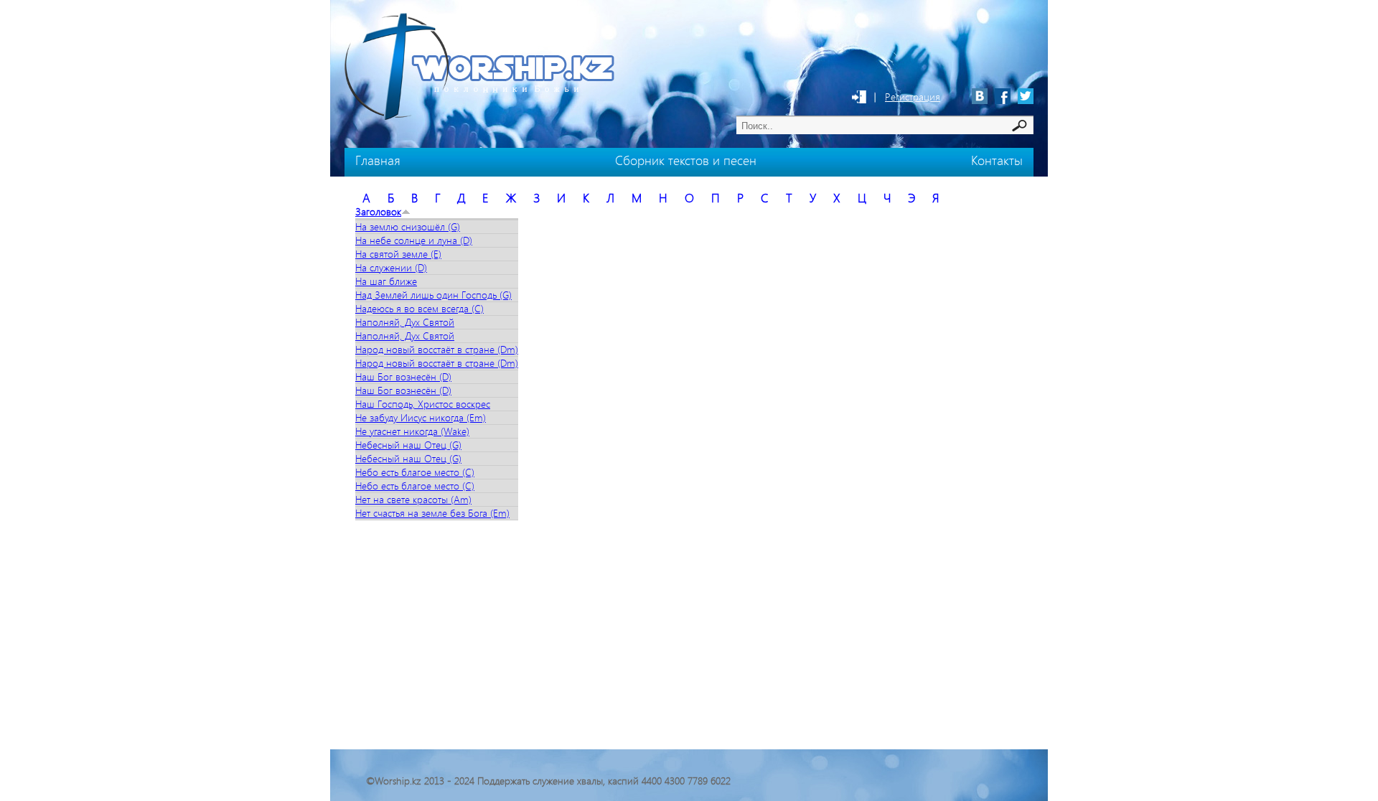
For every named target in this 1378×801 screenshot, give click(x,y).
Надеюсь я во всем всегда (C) (419, 308)
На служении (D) (391, 267)
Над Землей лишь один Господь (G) (433, 294)
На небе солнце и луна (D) (413, 240)
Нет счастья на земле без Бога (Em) (432, 513)
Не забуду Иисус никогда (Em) (420, 417)
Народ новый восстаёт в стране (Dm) (436, 349)
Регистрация (912, 96)
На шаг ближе (386, 281)
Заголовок (378, 211)
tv (1026, 96)
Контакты (997, 160)
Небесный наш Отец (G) (408, 444)
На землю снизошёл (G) (407, 226)
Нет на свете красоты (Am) (413, 499)
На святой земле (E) (398, 254)
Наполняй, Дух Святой (404, 322)
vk (980, 96)
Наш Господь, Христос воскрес (422, 404)
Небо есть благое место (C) (414, 472)
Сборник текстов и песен (685, 160)
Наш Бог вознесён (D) (403, 376)
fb (1003, 96)
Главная (377, 160)
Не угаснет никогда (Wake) (412, 431)
